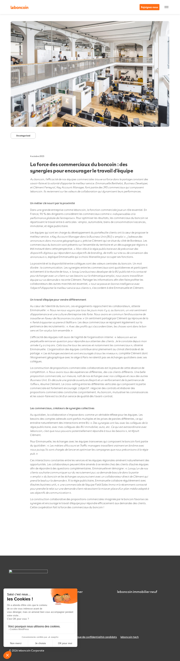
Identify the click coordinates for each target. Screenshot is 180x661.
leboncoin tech (129, 636)
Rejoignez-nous (149, 7)
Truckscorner (73, 591)
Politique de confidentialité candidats (93, 636)
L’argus (68, 597)
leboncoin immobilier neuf (137, 591)
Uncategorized (23, 135)
